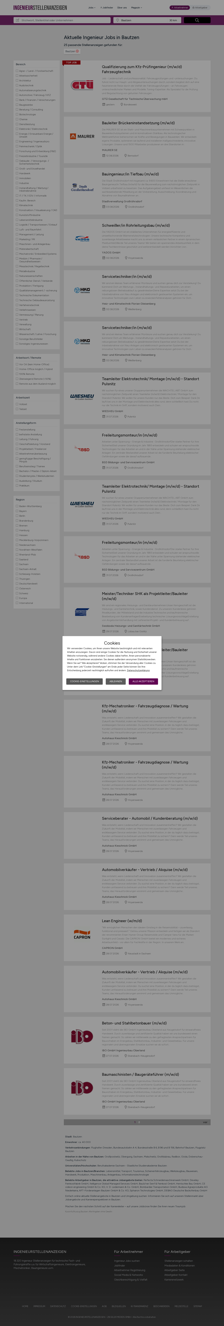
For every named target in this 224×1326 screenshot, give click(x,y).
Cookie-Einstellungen (84, 681)
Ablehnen (116, 681)
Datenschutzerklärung (138, 670)
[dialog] (112, 663)
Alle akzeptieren (143, 681)
